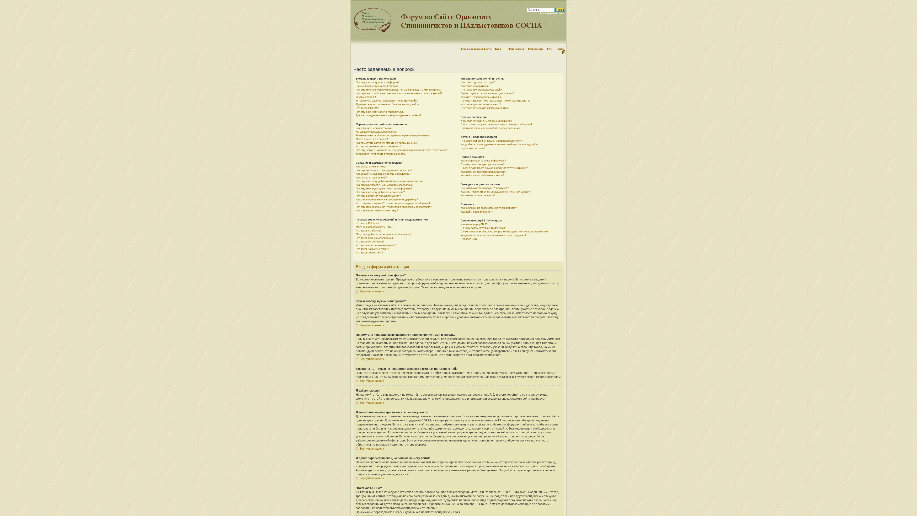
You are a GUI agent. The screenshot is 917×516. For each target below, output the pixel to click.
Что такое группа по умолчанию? (481, 104)
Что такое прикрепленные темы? (376, 245)
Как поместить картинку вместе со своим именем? (387, 142)
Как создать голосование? (372, 177)
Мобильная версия (563, 52)
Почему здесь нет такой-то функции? (483, 227)
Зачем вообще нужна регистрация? (377, 86)
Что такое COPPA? (367, 108)
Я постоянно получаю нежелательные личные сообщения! (496, 124)
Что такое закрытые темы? (372, 248)
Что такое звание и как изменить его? (378, 146)
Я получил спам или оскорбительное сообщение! (491, 128)
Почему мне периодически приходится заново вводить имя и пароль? (398, 89)
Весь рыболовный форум (476, 48)
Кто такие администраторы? (478, 82)
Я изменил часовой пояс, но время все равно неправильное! (393, 135)
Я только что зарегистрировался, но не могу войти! (387, 100)
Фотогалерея (516, 48)
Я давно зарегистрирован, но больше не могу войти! (388, 104)
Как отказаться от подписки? (478, 195)
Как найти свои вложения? (477, 211)
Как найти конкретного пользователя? (483, 171)
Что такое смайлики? (368, 230)
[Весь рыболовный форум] (458, 22)
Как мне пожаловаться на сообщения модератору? (387, 199)
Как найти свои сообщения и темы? (482, 175)
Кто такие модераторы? (475, 86)
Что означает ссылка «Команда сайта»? (485, 108)
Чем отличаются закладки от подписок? (485, 188)
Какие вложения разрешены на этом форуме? (489, 207)
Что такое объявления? (370, 241)
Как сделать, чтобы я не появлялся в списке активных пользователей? (399, 93)
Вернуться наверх (371, 291)
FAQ (550, 48)
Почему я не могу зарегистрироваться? (380, 111)
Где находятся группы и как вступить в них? (487, 93)
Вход (498, 48)
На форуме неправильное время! (376, 131)
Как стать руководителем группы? (481, 97)
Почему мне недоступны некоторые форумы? (384, 188)
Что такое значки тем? (369, 252)
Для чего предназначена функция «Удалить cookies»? (388, 115)
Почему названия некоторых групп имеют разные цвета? (495, 100)
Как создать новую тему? (371, 166)
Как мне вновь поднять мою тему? (377, 210)
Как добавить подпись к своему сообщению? (383, 173)
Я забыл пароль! (366, 97)
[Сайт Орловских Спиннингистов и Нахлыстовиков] (371, 31)
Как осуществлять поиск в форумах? (483, 160)
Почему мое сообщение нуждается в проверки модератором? (394, 206)
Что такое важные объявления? (375, 237)
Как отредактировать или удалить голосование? (385, 184)
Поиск (560, 48)
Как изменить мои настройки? (374, 128)
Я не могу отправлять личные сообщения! (486, 120)
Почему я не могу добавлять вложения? (380, 192)
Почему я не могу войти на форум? (377, 82)
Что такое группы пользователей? (481, 89)
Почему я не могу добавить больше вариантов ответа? (389, 181)
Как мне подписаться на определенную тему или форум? (496, 191)
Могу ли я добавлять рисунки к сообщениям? (383, 234)
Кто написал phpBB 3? (474, 224)
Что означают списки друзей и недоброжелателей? (491, 140)
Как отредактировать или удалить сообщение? (384, 170)
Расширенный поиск (552, 13)
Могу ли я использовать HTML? (375, 227)
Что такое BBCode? (367, 223)
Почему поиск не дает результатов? (483, 164)
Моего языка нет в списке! (372, 139)
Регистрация (535, 48)
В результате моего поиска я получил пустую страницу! (494, 168)
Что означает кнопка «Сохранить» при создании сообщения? (393, 203)
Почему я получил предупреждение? (378, 195)
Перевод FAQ (469, 238)
